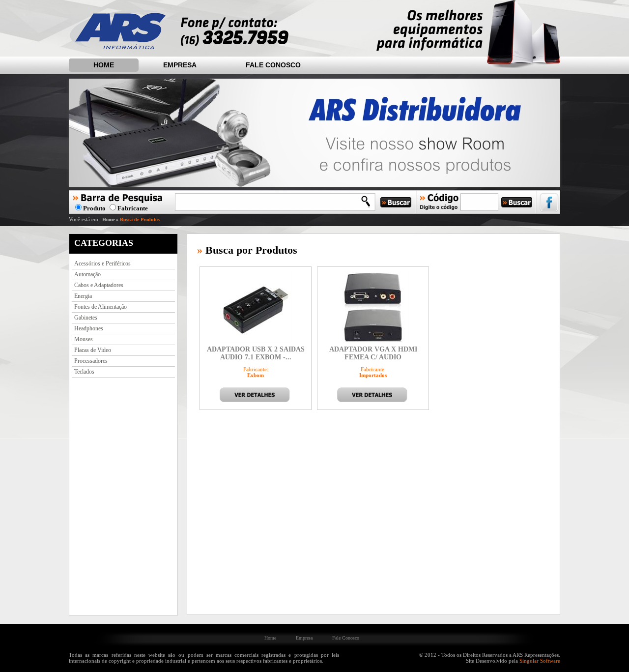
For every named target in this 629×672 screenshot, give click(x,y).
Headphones (88, 328)
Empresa (180, 65)
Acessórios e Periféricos (102, 263)
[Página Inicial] (117, 47)
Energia (83, 295)
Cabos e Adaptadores (98, 285)
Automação (87, 274)
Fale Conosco (273, 65)
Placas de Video (92, 350)
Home (103, 65)
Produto (95, 208)
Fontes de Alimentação (100, 306)
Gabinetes (85, 317)
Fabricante (132, 208)
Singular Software (539, 661)
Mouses (83, 339)
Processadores (91, 360)
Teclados (84, 371)
